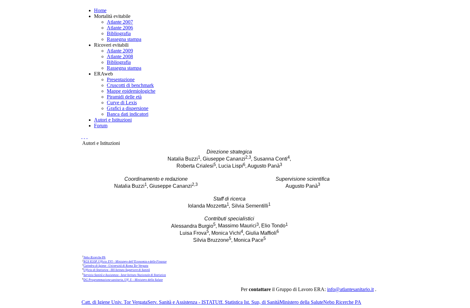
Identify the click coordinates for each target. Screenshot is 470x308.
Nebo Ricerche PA (94, 257)
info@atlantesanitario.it (350, 289)
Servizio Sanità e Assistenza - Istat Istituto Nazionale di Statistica (124, 275)
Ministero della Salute (301, 302)
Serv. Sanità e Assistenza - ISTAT (181, 302)
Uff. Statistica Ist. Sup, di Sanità (247, 302)
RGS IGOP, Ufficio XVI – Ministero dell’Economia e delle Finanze (125, 261)
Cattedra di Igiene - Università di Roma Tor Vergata (115, 265)
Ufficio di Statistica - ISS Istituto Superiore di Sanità (116, 270)
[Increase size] (81, 136)
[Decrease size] (87, 136)
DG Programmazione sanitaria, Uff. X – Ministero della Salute (123, 279)
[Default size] (84, 136)
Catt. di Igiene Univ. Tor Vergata (114, 302)
